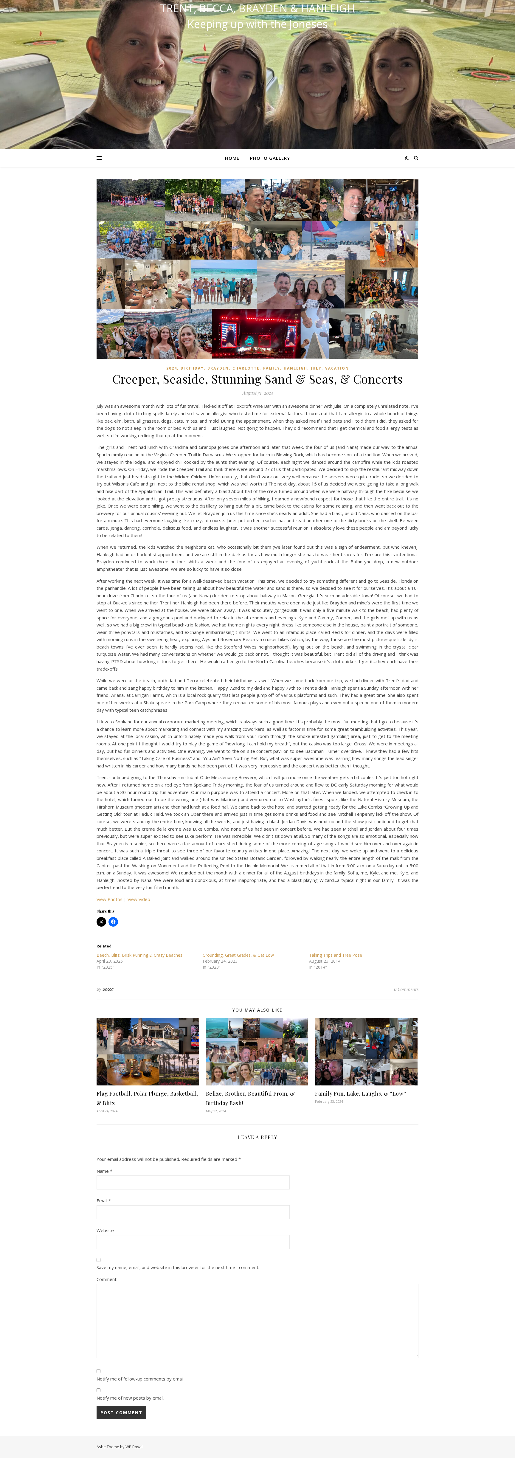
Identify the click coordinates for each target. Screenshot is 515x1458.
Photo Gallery (270, 158)
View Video (139, 899)
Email (104, 1200)
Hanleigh (295, 368)
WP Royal (133, 1446)
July (316, 368)
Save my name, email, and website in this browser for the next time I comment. (178, 1267)
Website (105, 1230)
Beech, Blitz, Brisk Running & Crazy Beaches (139, 955)
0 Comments (406, 989)
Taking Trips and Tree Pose (335, 955)
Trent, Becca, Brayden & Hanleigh (257, 8)
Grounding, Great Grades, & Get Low (238, 955)
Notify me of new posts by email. (130, 1398)
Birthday (192, 368)
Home (232, 158)
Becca (108, 989)
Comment (107, 1279)
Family (271, 368)
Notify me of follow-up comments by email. (140, 1379)
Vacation (337, 368)
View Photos (109, 899)
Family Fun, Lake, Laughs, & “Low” (360, 1093)
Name (104, 1171)
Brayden (218, 368)
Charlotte (246, 368)
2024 (171, 368)
